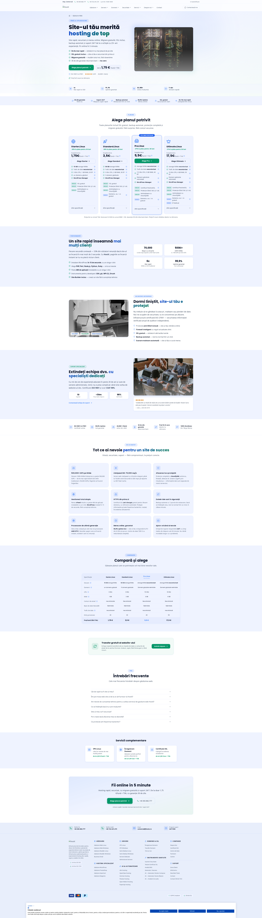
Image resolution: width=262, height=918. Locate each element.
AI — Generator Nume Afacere (154, 876)
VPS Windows (124, 848)
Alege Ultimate (177, 161)
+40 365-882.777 (81, 2)
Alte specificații (77, 208)
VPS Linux (123, 845)
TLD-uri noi (148, 851)
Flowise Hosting (124, 879)
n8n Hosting (123, 870)
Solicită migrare (159, 646)
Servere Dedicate (125, 857)
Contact (159, 7)
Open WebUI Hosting (126, 882)
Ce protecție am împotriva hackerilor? (105, 722)
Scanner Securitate (150, 862)
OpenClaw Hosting (125, 873)
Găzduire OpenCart (100, 873)
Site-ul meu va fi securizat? (101, 712)
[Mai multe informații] (94, 166)
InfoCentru (173, 870)
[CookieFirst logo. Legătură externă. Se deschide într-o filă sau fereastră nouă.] (28, 908)
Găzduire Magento (100, 876)
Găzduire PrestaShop (100, 870)
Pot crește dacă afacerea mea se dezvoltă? (107, 717)
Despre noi (148, 7)
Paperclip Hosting (125, 884)
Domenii (114, 7)
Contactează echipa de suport (79, 403)
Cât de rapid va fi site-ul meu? (102, 692)
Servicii (136, 7)
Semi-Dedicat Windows (126, 854)
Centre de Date (174, 851)
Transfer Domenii (150, 848)
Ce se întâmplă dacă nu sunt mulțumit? (106, 707)
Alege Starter (82, 161)
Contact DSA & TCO (176, 879)
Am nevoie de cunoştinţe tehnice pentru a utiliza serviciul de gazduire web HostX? (122, 702)
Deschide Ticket (175, 873)
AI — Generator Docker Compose (155, 873)
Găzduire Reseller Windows (102, 854)
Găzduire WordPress (100, 867)
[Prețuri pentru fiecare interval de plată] (89, 156)
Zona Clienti (173, 867)
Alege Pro (146, 161)
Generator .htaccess (151, 870)
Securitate (125, 7)
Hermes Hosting (125, 876)
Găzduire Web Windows (101, 848)
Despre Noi (173, 845)
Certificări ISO (174, 848)
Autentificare (195, 2)
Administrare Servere (126, 859)
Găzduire (93, 7)
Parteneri (173, 854)
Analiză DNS (148, 867)
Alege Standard (114, 161)
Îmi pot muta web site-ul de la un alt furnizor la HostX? (112, 697)
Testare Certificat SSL (151, 864)
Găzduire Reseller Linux (101, 851)
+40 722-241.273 (94, 2)
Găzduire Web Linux (100, 845)
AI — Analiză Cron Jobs (152, 879)
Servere (103, 7)
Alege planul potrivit (80, 67)
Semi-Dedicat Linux (125, 851)
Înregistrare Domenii (151, 845)
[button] (31, 906)
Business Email (98, 857)
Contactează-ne (192, 7)
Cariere (172, 857)
